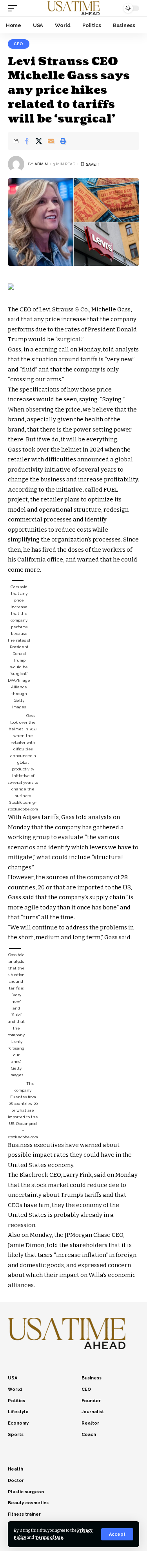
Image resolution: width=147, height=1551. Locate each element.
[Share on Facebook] (26, 141)
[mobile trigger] (14, 8)
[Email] (50, 141)
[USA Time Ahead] (73, 8)
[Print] (63, 141)
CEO (19, 44)
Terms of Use (49, 1537)
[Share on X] (38, 141)
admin (41, 164)
